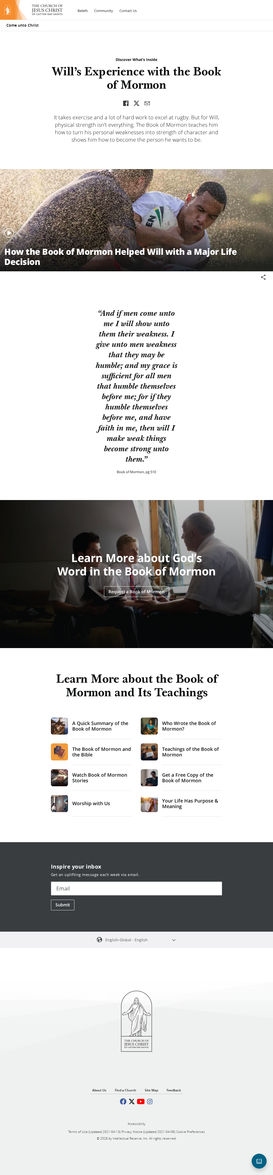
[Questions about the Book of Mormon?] (259, 1161)
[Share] (263, 277)
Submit (62, 905)
